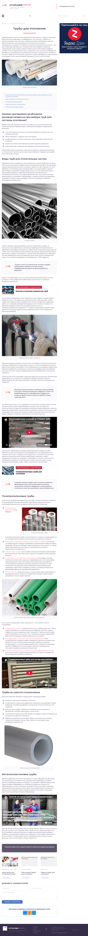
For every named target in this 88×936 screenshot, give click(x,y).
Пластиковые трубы (25, 869)
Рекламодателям (37, 930)
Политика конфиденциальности (59, 932)
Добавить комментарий (12, 901)
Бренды (35, 928)
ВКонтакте (30, 15)
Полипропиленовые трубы (14, 102)
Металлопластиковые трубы (14, 107)
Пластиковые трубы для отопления (28, 873)
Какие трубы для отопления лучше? (9, 873)
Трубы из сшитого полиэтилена (15, 104)
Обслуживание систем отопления (9, 869)
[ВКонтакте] (25, 913)
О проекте (35, 927)
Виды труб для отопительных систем (17, 99)
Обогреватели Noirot (67, 6)
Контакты (35, 932)
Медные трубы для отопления (48, 873)
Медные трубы (44, 869)
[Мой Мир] (34, 913)
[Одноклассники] (29, 913)
